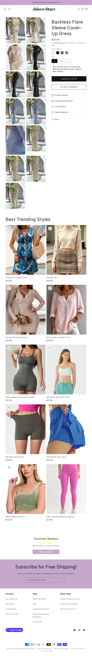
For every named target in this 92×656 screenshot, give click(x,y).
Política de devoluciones (69, 599)
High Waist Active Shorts (15, 457)
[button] (4, 9)
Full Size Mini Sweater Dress (16, 337)
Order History (11, 609)
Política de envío (47, 651)
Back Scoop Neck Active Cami (57, 397)
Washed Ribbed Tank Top (15, 517)
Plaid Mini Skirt (52, 277)
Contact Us (37, 622)
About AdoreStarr (40, 599)
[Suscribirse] (63, 580)
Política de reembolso (44, 648)
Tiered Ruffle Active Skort (56, 457)
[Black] (57, 52)
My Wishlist (10, 604)
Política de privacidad (61, 648)
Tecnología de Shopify (28, 648)
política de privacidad (68, 604)
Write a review (46, 552)
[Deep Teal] (62, 52)
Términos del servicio (78, 648)
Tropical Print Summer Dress (16, 277)
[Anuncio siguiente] (87, 2)
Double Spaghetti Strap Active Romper (20, 397)
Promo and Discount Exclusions (41, 615)
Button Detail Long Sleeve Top (58, 337)
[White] (53, 52)
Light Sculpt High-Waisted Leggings (60, 517)
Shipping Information (41, 609)
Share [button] (56, 119)
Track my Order (12, 614)
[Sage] (66, 52)
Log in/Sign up (11, 599)
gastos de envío (60, 43)
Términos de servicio (68, 609)
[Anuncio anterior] (4, 2)
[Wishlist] (82, 9)
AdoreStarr (16, 648)
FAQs (35, 604)
